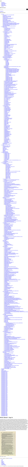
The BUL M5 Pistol (6, 283)
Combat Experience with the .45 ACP (10, 166)
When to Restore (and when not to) (8, 313)
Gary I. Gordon (7, 168)
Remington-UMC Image (8, 75)
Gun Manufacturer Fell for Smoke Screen (9, 359)
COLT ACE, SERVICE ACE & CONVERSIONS (10, 81)
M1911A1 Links (5, 148)
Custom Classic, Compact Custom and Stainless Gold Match (11, 253)
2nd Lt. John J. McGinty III (9, 164)
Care (2, 460)
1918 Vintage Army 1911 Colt (7, 35)
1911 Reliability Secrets (7, 292)
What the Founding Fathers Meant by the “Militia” (10, 367)
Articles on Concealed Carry (6, 197)
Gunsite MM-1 (6, 255)
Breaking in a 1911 (6, 294)
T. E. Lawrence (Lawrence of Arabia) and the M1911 (10, 87)
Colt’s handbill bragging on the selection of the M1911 (10, 44)
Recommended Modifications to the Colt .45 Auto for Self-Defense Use (12, 306)
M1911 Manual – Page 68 (4, 415)
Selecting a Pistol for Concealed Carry (8, 191)
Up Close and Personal (7, 344)
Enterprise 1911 (6, 120)
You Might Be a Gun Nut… (7, 330)
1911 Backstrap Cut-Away (7, 28)
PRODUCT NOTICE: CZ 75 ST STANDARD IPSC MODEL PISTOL (12, 337)
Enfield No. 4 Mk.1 (6, 242)
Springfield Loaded (6, 280)
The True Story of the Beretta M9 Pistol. (9, 95)
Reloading (4, 150)
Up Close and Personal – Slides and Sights (9, 349)
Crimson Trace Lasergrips (7, 202)
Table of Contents (6, 159)
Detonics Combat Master (7, 45)
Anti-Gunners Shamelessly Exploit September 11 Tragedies (11, 355)
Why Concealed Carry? (7, 196)
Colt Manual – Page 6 (6, 156)
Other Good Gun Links (5, 149)
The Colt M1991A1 (6, 284)
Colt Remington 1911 (6, 42)
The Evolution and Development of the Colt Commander (11, 89)
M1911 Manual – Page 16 (4, 376)
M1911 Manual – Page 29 (4, 385)
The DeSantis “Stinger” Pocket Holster (8, 231)
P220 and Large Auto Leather (7, 229)
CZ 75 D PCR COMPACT (7, 332)
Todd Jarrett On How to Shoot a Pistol (8, 328)
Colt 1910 (5, 37)
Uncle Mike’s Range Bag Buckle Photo (10, 213)
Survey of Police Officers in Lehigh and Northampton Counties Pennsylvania (13, 363)
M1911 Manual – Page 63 (4, 410)
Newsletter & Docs (6, 322)
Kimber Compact (6, 122)
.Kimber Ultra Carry (6, 106)
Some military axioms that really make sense (9, 326)
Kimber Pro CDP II (6, 260)
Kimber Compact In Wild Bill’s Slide (8, 47)
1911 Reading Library (4, 162)
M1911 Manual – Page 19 (4, 378)
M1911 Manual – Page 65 (4, 413)
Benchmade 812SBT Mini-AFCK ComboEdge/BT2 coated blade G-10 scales (13, 236)
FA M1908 (7, 61)
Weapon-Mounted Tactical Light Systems (9, 221)
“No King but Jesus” (6, 353)
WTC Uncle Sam (6, 103)
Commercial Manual (6, 158)
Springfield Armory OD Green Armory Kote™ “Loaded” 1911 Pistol (12, 279)
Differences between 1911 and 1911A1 (8, 46)
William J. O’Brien (8, 177)
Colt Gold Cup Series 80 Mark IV (8, 251)
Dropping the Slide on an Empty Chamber (9, 297)
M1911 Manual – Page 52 (4, 402)
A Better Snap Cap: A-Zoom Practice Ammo (9, 198)
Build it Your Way (6, 295)
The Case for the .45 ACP (7, 327)
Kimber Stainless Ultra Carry (7, 263)
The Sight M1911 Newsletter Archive (10, 325)
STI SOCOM (6, 282)
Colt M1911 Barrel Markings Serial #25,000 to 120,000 (12, 69)
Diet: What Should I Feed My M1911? (7, 18)
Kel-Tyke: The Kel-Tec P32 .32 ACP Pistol (9, 336)
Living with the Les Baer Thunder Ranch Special (10, 266)
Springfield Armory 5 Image (9, 79)
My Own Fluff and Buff (7, 304)
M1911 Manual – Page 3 (4, 386)
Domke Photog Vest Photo (9, 209)
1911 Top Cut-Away (6, 30)
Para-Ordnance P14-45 (7, 127)
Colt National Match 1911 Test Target (8, 82)
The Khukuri (5, 239)
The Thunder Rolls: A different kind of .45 (9, 343)
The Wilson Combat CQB (7, 288)
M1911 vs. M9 (3, 4)
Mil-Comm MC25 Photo (9, 211)
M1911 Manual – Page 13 (4, 374)
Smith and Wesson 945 (7, 129)
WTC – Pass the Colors (7, 98)
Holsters (2, 462)
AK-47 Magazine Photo (8, 205)
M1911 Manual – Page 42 (4, 395)
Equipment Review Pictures (7, 204)
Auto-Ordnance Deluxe (7, 108)
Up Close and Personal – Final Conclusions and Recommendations (12, 346)
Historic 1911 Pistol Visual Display (7, 56)
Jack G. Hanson (8, 171)
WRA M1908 (7, 64)
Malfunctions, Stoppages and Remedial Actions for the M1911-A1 (12, 303)
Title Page (5, 160)
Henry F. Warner (8, 170)
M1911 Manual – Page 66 (4, 414)
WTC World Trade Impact (7, 104)
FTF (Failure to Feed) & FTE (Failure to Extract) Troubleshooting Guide (12, 298)
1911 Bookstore (6, 316)
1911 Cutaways (4, 15)
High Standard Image (8, 74)
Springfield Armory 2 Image (9, 77)
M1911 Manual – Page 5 (4, 400)
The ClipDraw (6, 230)
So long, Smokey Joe (8, 175)
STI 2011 (5, 137)
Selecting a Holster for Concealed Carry (9, 190)
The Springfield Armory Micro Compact (9, 287)
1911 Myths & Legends (5, 163)
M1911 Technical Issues (5, 291)
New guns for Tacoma (7, 271)
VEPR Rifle (5, 245)
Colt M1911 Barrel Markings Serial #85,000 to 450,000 (12, 71)
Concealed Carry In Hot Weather (8, 182)
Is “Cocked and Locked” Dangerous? (8, 300)
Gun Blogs (4, 147)
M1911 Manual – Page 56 (4, 405)
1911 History (2, 2)
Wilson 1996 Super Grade (7, 139)
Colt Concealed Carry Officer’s (8, 40)
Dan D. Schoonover (8, 167)
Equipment (2, 461)
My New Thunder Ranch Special (8, 269)
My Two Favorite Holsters (7, 228)
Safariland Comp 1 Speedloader (9, 212)
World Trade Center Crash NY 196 (8, 97)
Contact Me (2, 369)
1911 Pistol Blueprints (5, 161)
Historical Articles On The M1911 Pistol (7, 57)
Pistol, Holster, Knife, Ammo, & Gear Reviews (8, 351)
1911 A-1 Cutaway (5, 27)
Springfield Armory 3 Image (9, 78)
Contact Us (1, 11)
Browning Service (6, 241)
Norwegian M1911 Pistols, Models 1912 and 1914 (10, 85)
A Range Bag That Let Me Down (8, 199)
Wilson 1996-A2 (6, 140)
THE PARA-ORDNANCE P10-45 (8, 285)
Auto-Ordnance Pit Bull (7, 110)
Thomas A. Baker (8, 176)
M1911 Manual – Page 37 (4, 391)
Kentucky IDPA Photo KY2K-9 (9, 210)
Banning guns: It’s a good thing (8, 356)
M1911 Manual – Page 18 (4, 377)
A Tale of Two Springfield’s (7, 248)
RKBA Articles (4, 352)
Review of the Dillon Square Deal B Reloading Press (10, 217)
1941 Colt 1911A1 (6, 36)
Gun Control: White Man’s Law (9, 323)
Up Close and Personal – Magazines (8, 348)
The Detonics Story (6, 88)
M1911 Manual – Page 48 (4, 399)
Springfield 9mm (6, 130)
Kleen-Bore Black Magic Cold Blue (8, 215)
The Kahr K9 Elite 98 (6, 340)
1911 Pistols (2, 463)
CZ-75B (5, 333)
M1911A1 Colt (6, 267)
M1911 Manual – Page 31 (4, 387)
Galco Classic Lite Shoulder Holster (8, 225)
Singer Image (7, 76)
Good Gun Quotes (5, 19)
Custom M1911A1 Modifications (8, 296)
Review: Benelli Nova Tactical (7, 244)
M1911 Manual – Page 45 (4, 397)
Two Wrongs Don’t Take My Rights (8, 329)
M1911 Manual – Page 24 (4, 382)
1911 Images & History (4, 26)
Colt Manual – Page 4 (6, 155)
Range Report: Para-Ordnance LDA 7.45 (9, 275)
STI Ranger (5, 281)
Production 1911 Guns (5, 105)
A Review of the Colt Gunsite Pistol (8, 247)
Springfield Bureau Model (7, 131)
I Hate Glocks (6, 334)
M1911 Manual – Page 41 (4, 394)
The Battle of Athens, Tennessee (8, 364)
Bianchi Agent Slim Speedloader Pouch (8, 201)
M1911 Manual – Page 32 (4, 388)
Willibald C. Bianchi (8, 178)
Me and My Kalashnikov (7, 243)
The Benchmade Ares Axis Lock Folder (9, 238)
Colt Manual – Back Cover (7, 153)
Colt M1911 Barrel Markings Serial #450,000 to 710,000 (12, 70)
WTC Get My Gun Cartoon (7, 102)
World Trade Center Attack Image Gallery (9, 96)
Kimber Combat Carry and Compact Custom (9, 256)
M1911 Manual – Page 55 (4, 404)
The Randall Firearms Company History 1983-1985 (10, 93)
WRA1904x (7, 65)
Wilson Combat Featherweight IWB (8, 234)
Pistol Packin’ (6, 188)
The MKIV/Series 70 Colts (7, 92)
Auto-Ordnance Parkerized (7, 109)
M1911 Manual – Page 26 (4, 383)
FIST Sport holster (6, 224)
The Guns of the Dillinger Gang (8, 55)
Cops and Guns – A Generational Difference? (9, 183)
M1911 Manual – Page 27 (4, 384)
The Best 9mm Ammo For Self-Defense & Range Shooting (10, 24)
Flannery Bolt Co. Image (9, 73)
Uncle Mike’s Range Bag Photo (9, 214)
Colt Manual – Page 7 (6, 157)
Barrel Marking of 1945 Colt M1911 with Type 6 (11, 68)
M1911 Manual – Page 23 (4, 381)
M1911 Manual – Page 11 (4, 373)
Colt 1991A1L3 (6, 114)
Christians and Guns (6, 318)
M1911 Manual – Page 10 (4, 372)
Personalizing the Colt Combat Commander (9, 274)
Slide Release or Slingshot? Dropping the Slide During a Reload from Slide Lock (13, 308)
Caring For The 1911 (3, 5)
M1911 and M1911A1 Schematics (7, 20)
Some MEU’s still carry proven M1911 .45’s (9, 86)
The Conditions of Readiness (6, 25)
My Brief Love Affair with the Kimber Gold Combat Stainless (11, 268)
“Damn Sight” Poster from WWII (8, 32)
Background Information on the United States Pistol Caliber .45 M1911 (12, 66)
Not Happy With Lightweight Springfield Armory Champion (11, 272)
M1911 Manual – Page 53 (4, 403)
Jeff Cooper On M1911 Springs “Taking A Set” (9, 301)
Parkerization (5, 305)
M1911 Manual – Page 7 (4, 411)
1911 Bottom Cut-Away (7, 29)
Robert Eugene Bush (8, 174)
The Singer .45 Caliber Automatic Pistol (9, 94)
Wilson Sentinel (6, 141)
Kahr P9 (5, 335)
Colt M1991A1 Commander (7, 252)
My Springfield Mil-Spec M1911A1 (8, 270)
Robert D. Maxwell (8, 173)
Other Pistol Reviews (5, 331)
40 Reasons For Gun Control (7, 354)
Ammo (2, 459)
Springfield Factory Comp (7, 132)
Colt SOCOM (6, 43)
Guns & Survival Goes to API (7, 185)
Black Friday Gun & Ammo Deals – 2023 (6, 368)
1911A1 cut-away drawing (7, 107)
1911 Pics (2, 6)
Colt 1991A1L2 (6, 113)
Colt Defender (6, 116)
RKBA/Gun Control (5, 151)
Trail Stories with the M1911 (7, 194)
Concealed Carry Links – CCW (6, 145)
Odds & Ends (4, 314)
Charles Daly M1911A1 (7, 249)
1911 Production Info (3, 3)
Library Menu (4, 240)
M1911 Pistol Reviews (5, 246)
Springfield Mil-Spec (6, 133)
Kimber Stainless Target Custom (8, 262)
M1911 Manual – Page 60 (4, 408)
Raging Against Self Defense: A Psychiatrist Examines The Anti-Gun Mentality (13, 189)
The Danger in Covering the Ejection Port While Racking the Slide (12, 309)
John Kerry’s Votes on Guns (7, 360)
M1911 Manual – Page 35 (4, 390)
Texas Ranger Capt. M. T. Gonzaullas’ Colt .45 (9, 53)
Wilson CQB (5, 289)
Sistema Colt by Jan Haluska (7, 277)
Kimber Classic (6, 121)
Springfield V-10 (6, 136)
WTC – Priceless (6, 99)
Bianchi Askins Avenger (7, 223)
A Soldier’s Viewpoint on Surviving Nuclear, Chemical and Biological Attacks (13, 317)
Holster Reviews (5, 222)
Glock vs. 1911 (6, 320)
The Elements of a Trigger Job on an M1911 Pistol (10, 310)
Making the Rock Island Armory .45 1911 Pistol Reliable (10, 302)
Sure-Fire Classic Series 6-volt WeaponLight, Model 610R (11, 219)
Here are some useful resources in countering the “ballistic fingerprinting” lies (13, 299)
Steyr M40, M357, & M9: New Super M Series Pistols (10, 338)
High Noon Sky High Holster (7, 227)
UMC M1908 (7, 63)
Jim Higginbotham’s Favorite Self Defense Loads (10, 180)
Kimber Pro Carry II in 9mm (7, 259)
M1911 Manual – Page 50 (4, 401)
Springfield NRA (6, 51)
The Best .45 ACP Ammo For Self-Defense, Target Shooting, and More (11, 23)
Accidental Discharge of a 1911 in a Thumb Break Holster (11, 293)
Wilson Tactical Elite (6, 142)
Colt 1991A (5, 111)
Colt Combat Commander (7, 115)
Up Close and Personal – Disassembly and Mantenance (10, 345)
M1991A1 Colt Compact (7, 125)
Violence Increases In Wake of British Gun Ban (9, 366)
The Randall (5, 286)
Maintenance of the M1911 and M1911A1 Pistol (8, 21)
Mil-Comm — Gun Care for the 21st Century (9, 216)
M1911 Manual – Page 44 (4, 396)
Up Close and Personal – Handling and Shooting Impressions (11, 347)
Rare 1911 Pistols (5, 143)
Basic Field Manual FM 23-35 (4, 371)
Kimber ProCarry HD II (7, 261)
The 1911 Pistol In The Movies (6, 144)
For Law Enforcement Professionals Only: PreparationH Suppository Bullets (13, 319)
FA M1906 (7, 60)
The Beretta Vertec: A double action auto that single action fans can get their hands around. (14, 339)
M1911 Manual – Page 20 (4, 379)
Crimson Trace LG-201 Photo (9, 207)
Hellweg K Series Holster (7, 226)
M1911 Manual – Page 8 (4, 412)
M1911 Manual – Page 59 (4, 407)
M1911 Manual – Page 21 (4, 380)
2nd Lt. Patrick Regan (8, 165)
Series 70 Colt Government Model (8, 49)
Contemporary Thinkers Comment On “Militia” (9, 357)
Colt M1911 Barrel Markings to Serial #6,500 (11, 72)
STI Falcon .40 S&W (6, 138)
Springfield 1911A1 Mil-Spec (7, 278)
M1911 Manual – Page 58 (4, 406)
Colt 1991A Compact (6, 112)
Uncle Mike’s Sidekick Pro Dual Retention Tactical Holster (11, 233)
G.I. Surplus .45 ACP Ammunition (8, 83)
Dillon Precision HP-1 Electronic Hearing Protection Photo (12, 208)
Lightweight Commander (7, 48)
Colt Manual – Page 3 (6, 154)
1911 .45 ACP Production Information (8, 315)
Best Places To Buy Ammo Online (7, 16)
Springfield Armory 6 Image (9, 80)
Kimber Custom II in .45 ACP (7, 258)
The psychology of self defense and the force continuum (10, 193)
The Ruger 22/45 (6, 342)
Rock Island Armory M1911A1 (8, 276)
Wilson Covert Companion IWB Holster (9, 235)
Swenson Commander (6, 52)
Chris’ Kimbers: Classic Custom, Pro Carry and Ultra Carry (11, 250)
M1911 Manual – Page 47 (4, 398)
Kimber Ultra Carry (6, 264)
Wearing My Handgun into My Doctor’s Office (9, 195)
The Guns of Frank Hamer (7, 90)
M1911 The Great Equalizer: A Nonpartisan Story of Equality (11, 187)
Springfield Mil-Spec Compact (7, 134)
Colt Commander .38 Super (7, 39)
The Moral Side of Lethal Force (8, 192)
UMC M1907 (7, 62)
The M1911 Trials (6, 91)
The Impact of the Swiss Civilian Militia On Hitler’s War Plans (11, 365)
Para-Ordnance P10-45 (7, 126)
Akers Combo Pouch (8, 206)
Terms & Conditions (3, 370)
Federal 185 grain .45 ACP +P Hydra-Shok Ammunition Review (11, 179)
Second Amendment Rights (7, 362)
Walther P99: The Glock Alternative (8, 350)
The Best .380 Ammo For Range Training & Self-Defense (9, 22)
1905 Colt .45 (6, 33)
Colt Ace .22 (5, 38)
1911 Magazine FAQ (6, 59)
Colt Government (6, 117)
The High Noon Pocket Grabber (8, 232)
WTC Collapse (6, 100)
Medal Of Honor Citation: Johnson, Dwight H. (11, 172)
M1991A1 (5, 124)
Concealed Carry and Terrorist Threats (8, 181)
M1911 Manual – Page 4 (4, 393)
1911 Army (5, 34)
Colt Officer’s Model (6, 41)
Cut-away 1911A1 (6, 119)
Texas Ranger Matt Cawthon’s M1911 (8, 54)
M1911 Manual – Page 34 (4, 389)
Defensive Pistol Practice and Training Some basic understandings (12, 184)
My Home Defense (6, 361)
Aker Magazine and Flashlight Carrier (8, 200)
